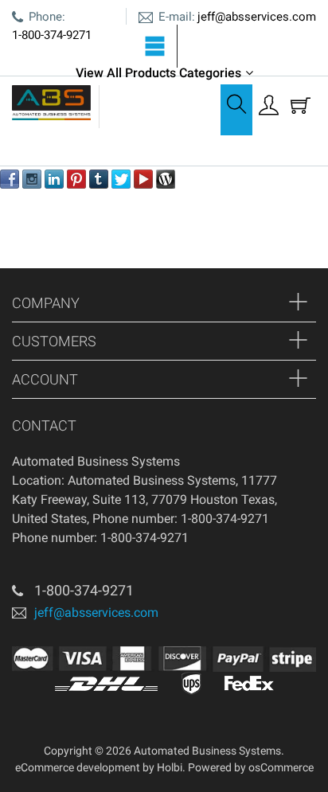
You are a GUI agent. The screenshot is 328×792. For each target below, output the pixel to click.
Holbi (169, 767)
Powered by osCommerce (251, 767)
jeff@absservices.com (256, 17)
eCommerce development (77, 767)
